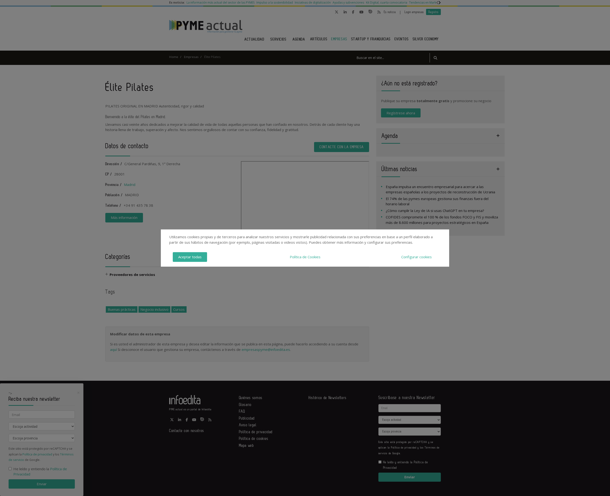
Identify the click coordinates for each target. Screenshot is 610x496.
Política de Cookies (305, 256)
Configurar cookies (416, 256)
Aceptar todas (190, 256)
